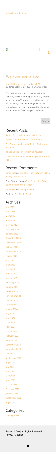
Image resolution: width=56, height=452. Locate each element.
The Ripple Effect (27, 189)
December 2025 (13, 238)
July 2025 (10, 260)
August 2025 (12, 256)
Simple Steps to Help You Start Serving (24, 135)
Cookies (19, 435)
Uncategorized (41, 86)
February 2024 (12, 335)
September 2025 (13, 251)
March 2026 (11, 224)
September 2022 (13, 398)
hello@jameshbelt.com (17, 13)
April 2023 (10, 380)
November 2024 (13, 295)
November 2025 (13, 242)
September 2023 (13, 358)
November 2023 (13, 349)
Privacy (9, 435)
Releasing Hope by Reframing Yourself (24, 151)
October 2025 (12, 247)
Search (45, 121)
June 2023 (10, 371)
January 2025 (12, 287)
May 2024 (10, 322)
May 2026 (10, 215)
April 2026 (10, 220)
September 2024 (13, 304)
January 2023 (12, 393)
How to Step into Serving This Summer (24, 139)
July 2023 (10, 367)
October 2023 (12, 353)
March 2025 (11, 278)
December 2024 (13, 291)
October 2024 (12, 300)
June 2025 (10, 264)
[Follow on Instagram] (31, 21)
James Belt (13, 86)
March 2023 (11, 384)
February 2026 (12, 229)
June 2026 (10, 211)
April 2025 (10, 273)
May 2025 (10, 269)
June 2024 (10, 318)
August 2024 (12, 309)
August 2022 (12, 402)
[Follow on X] (25, 21)
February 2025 (12, 282)
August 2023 (12, 362)
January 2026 (12, 233)
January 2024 (12, 340)
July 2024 (10, 313)
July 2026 (10, 207)
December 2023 (13, 344)
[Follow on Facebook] (19, 21)
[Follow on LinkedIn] (36, 21)
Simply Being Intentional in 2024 (23, 84)
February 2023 (12, 389)
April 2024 (10, 326)
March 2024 (11, 331)
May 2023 (10, 375)
